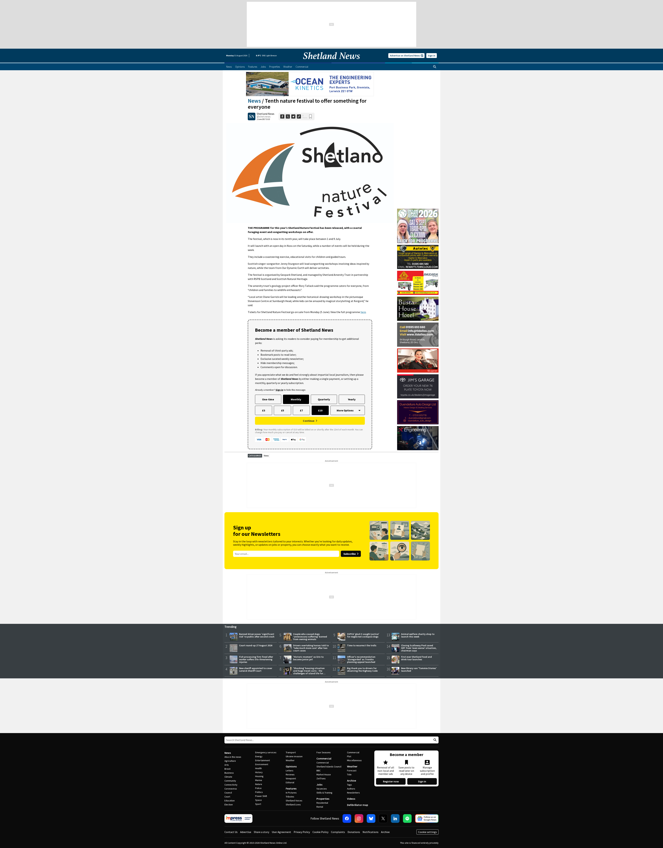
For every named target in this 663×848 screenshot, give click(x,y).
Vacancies (321, 788)
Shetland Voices (294, 800)
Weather (290, 760)
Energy (258, 756)
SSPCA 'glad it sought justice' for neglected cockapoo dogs (363, 635)
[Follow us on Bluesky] (371, 818)
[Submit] (435, 740)
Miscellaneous (354, 760)
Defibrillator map (357, 805)
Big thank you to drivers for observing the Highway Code (362, 669)
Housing (259, 776)
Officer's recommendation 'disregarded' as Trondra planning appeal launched (361, 659)
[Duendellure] (418, 412)
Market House (323, 774)
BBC (318, 770)
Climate (228, 776)
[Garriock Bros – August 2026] (418, 283)
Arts (226, 764)
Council (228, 792)
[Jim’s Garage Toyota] (418, 386)
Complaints (338, 832)
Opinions (291, 766)
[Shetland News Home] (331, 61)
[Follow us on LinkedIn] (395, 818)
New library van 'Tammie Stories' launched (419, 669)
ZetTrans (321, 778)
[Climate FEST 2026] (418, 210)
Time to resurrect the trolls (361, 645)
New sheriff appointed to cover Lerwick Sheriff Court (255, 669)
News (254, 100)
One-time (268, 399)
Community (230, 780)
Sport (258, 804)
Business (229, 772)
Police (258, 788)
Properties (322, 798)
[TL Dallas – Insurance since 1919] (418, 335)
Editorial (290, 782)
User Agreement (281, 832)
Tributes (290, 796)
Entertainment (262, 760)
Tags (349, 784)
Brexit (227, 768)
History (259, 772)
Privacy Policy (302, 832)
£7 (301, 410)
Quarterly (324, 399)
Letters (289, 770)
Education (229, 800)
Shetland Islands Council (328, 766)
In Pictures (291, 792)
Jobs (319, 784)
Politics (259, 792)
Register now (391, 781)
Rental (319, 806)
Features (291, 788)
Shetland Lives (293, 804)
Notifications (370, 832)
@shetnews (264, 116)
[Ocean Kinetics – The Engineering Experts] (310, 84)
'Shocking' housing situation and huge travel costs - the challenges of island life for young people (309, 672)
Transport (291, 752)
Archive (351, 780)
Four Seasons (323, 752)
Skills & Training (324, 792)
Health (258, 768)
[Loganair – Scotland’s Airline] (418, 360)
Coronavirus (230, 788)
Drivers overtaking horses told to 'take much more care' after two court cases (311, 648)
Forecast (351, 770)
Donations (354, 832)
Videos (351, 798)
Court (227, 796)
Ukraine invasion (294, 756)
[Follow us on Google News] (427, 818)
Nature (258, 784)
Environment (261, 764)
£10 (320, 410)
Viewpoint (291, 778)
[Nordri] (418, 438)
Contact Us (231, 832)
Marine (258, 780)
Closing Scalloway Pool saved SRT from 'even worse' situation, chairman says (418, 648)
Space (258, 800)
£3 (263, 410)
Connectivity (230, 784)
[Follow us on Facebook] (347, 818)
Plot (349, 756)
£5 (282, 410)
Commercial (323, 758)
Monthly (296, 399)
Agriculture (230, 760)
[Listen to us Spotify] (407, 818)
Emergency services (265, 752)
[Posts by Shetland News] (251, 116)
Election (228, 804)
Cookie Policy (320, 832)
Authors (351, 788)
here (363, 312)
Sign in (431, 55)
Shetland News (265, 113)
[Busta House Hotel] (418, 309)
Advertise (245, 832)
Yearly (351, 399)
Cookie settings (427, 832)
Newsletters (353, 792)
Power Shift (261, 796)
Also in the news (232, 756)
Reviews (290, 774)
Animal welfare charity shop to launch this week (417, 635)
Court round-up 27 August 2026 (255, 645)
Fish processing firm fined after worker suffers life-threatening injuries (256, 659)
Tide (349, 774)
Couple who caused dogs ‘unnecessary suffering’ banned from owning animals (310, 636)
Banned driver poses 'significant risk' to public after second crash (256, 635)
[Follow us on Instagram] (359, 818)
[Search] (435, 66)
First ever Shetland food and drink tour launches (416, 658)
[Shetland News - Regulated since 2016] (238, 818)
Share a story (261, 832)
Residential (322, 802)
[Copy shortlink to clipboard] (299, 116)
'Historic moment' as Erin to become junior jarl (308, 658)
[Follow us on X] (383, 818)
